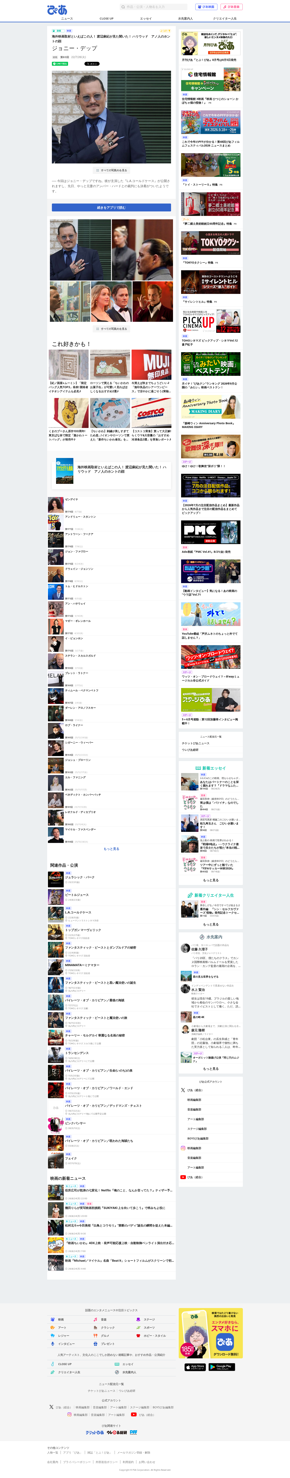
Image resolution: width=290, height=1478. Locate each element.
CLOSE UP (106, 18)
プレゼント (108, 1344)
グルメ (105, 1335)
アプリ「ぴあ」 (72, 1452)
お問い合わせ (147, 1462)
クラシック (108, 1327)
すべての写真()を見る (113, 170)
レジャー (63, 1335)
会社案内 (52, 1462)
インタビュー (66, 1344)
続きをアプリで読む (111, 207)
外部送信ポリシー (107, 1462)
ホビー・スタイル (155, 1335)
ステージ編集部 (197, 1129)
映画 (61, 1319)
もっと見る (111, 849)
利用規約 (128, 1462)
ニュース (67, 18)
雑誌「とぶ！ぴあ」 (99, 1452)
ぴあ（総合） (195, 1090)
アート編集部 (195, 1119)
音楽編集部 (194, 1109)
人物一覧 (52, 1452)
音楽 (104, 1319)
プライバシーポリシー (77, 1462)
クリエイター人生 (225, 18)
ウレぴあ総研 (190, 750)
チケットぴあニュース (196, 743)
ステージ (149, 1319)
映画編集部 (194, 1100)
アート (62, 1327)
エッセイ (146, 18)
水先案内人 (185, 18)
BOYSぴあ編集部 (198, 1138)
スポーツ (149, 1327)
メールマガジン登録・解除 (133, 1452)
